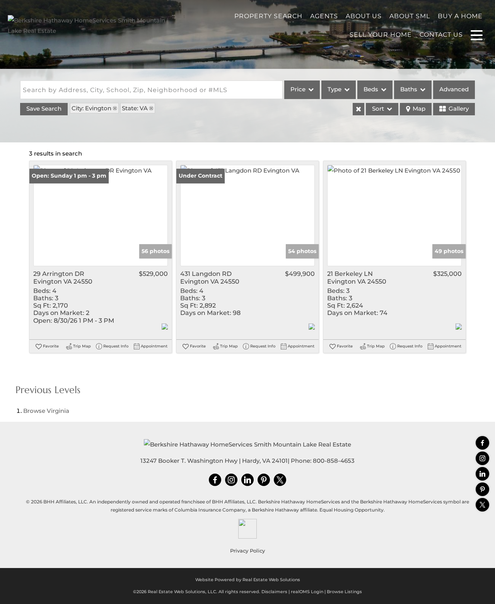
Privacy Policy (247, 551)
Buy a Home (460, 16)
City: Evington (91, 108)
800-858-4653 (334, 460)
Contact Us (441, 34)
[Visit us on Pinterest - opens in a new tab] (482, 489)
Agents (324, 16)
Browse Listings (344, 591)
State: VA (135, 108)
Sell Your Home (381, 34)
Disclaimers (274, 591)
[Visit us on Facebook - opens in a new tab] (482, 443)
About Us (364, 16)
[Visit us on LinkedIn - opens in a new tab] (482, 474)
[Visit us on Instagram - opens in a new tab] (482, 458)
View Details (101, 215)
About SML (409, 16)
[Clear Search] (358, 109)
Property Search (268, 16)
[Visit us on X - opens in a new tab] (482, 505)
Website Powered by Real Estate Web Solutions (247, 579)
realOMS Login (307, 591)
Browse (46, 410)
